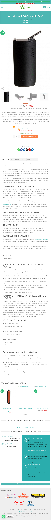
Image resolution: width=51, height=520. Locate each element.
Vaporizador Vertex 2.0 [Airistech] (25, 409)
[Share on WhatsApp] (18, 149)
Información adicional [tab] (18, 159)
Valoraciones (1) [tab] (32, 159)
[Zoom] (2, 88)
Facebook (39, 450)
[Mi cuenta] (49, 7)
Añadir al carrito (29, 136)
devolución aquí (42, 446)
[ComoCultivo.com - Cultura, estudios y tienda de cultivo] (25, 7)
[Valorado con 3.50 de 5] (25, 412)
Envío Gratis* (27, 129)
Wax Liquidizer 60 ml (42, 408)
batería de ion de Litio (41, 239)
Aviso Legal (24, 509)
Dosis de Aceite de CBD (13, 509)
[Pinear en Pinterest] (29, 149)
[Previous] (3, 58)
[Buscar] (44, 7)
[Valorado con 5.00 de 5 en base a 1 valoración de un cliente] (25, 103)
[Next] (47, 58)
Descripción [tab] (5, 159)
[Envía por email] (27, 149)
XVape (27, 146)
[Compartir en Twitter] (24, 149)
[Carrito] (47, 7)
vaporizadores (7, 204)
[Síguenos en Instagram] (24, 517)
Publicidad (32, 509)
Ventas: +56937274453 (26, 511)
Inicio (20, 19)
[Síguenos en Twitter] (27, 517)
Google (44, 450)
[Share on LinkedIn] (32, 149)
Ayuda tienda (41, 509)
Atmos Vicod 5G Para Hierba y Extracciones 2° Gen (8, 410)
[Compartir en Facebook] (21, 149)
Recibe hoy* (26, 127)
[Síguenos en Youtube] (29, 517)
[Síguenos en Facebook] (22, 517)
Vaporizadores (27, 19)
